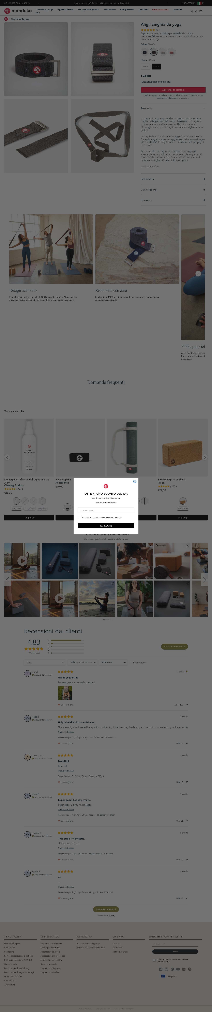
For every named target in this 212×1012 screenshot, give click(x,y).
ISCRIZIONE (106, 525)
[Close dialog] (134, 481)
